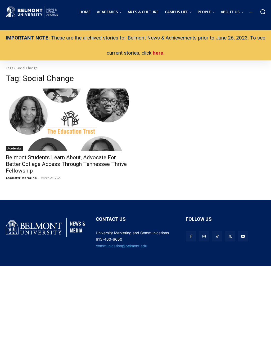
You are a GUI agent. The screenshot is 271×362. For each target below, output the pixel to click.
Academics (14, 148)
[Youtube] (243, 236)
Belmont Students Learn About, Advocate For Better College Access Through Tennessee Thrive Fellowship (66, 164)
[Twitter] (230, 236)
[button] (263, 12)
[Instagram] (204, 236)
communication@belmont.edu (121, 246)
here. (159, 53)
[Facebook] (191, 236)
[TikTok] (217, 236)
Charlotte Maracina (21, 178)
